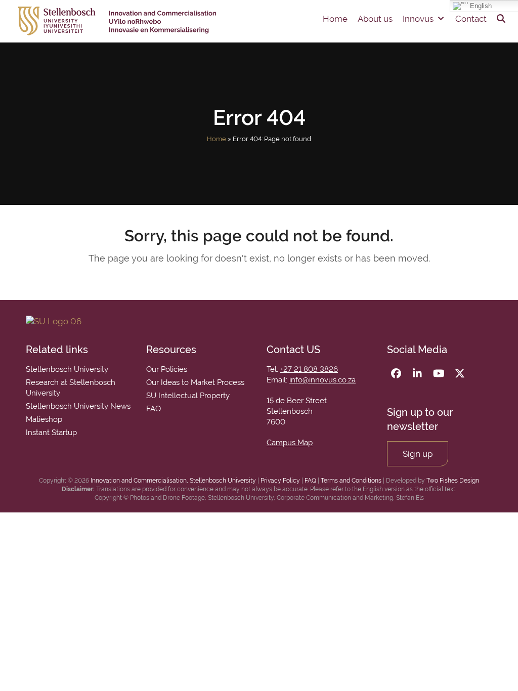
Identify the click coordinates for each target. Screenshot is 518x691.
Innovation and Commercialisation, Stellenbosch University (173, 480)
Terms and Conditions (351, 480)
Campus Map (290, 442)
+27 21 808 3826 (309, 369)
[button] (501, 19)
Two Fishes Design (452, 480)
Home (335, 19)
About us (375, 19)
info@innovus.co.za (322, 379)
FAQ (310, 480)
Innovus (418, 19)
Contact (471, 19)
